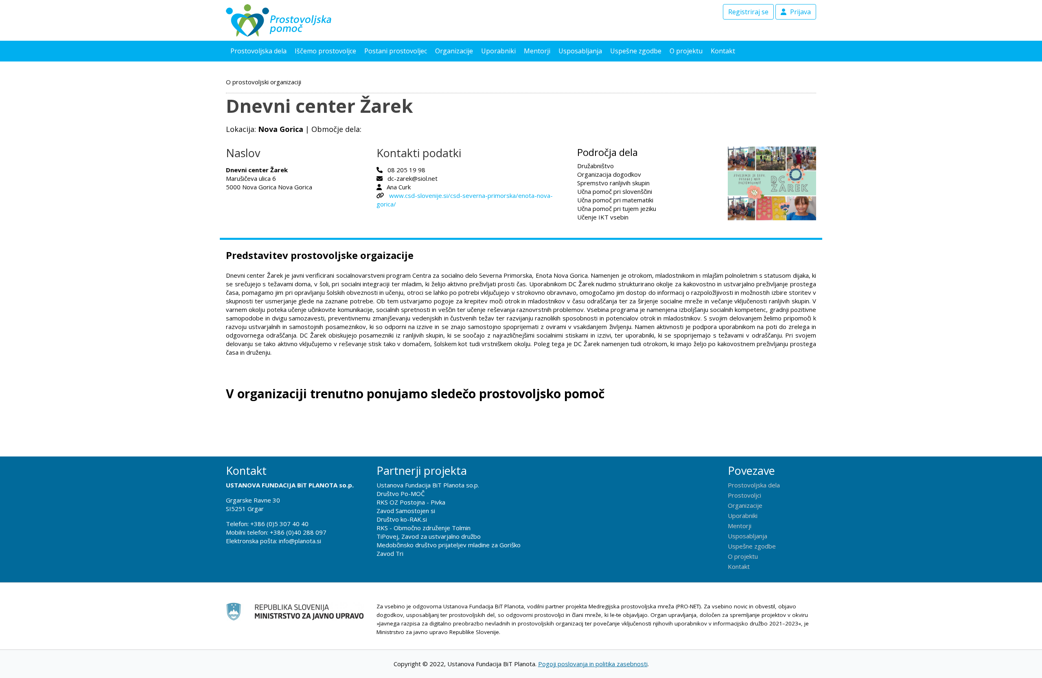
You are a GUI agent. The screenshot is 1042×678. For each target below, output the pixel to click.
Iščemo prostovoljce (325, 50)
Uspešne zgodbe (635, 50)
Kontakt (723, 50)
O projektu (686, 50)
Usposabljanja (580, 50)
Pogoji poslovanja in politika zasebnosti (593, 664)
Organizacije (454, 50)
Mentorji (537, 50)
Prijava (799, 11)
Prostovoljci (744, 495)
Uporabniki (498, 50)
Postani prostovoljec (395, 50)
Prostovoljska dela (258, 50)
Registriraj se (748, 11)
